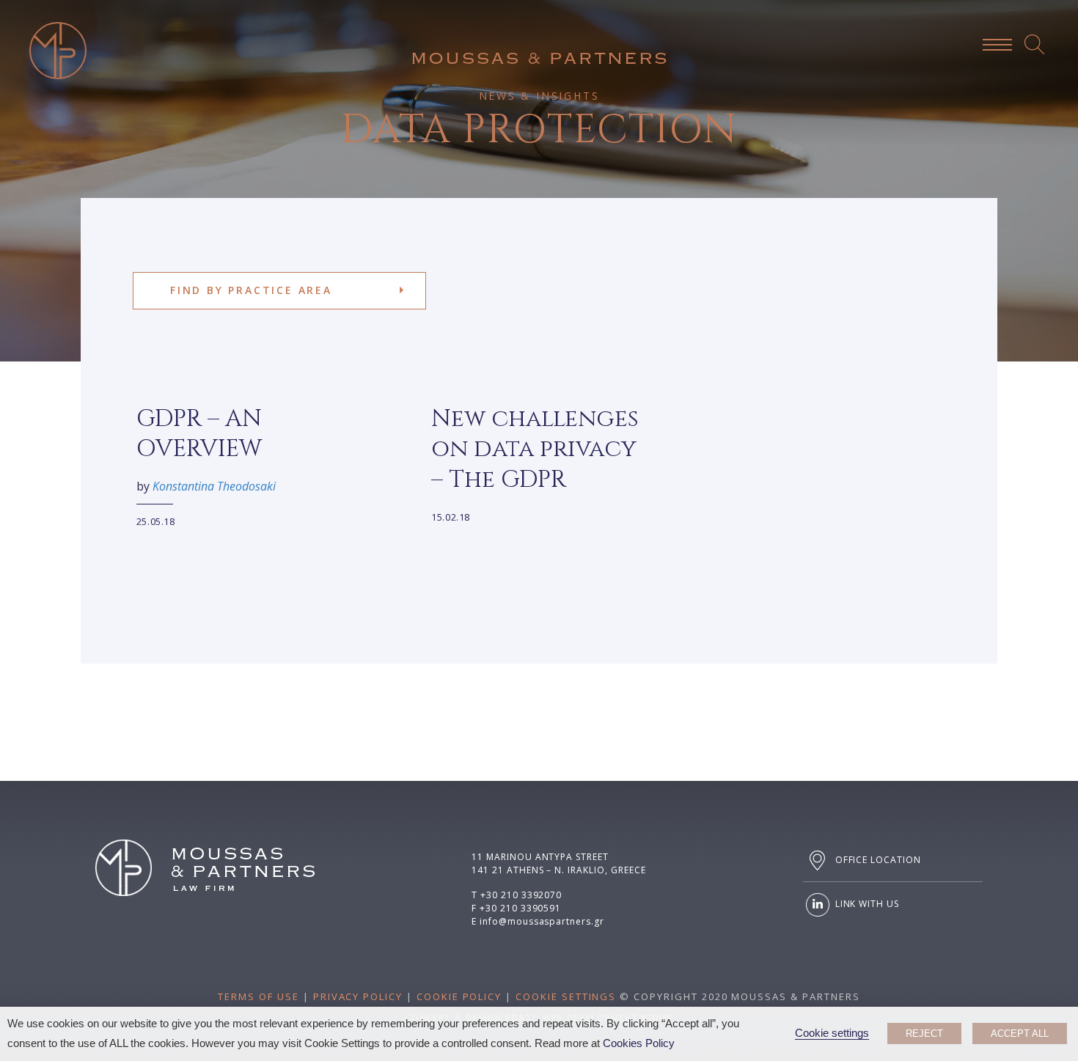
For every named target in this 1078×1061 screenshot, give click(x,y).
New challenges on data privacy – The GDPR (535, 449)
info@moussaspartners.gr (542, 921)
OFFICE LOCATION (876, 859)
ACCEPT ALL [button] (1020, 1033)
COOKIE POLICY (459, 996)
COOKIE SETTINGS (566, 996)
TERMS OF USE (258, 996)
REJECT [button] (924, 1033)
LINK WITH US (865, 904)
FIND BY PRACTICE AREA (251, 290)
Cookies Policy (639, 1043)
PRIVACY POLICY (358, 996)
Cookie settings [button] (832, 1033)
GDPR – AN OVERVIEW (199, 434)
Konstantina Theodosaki (214, 486)
